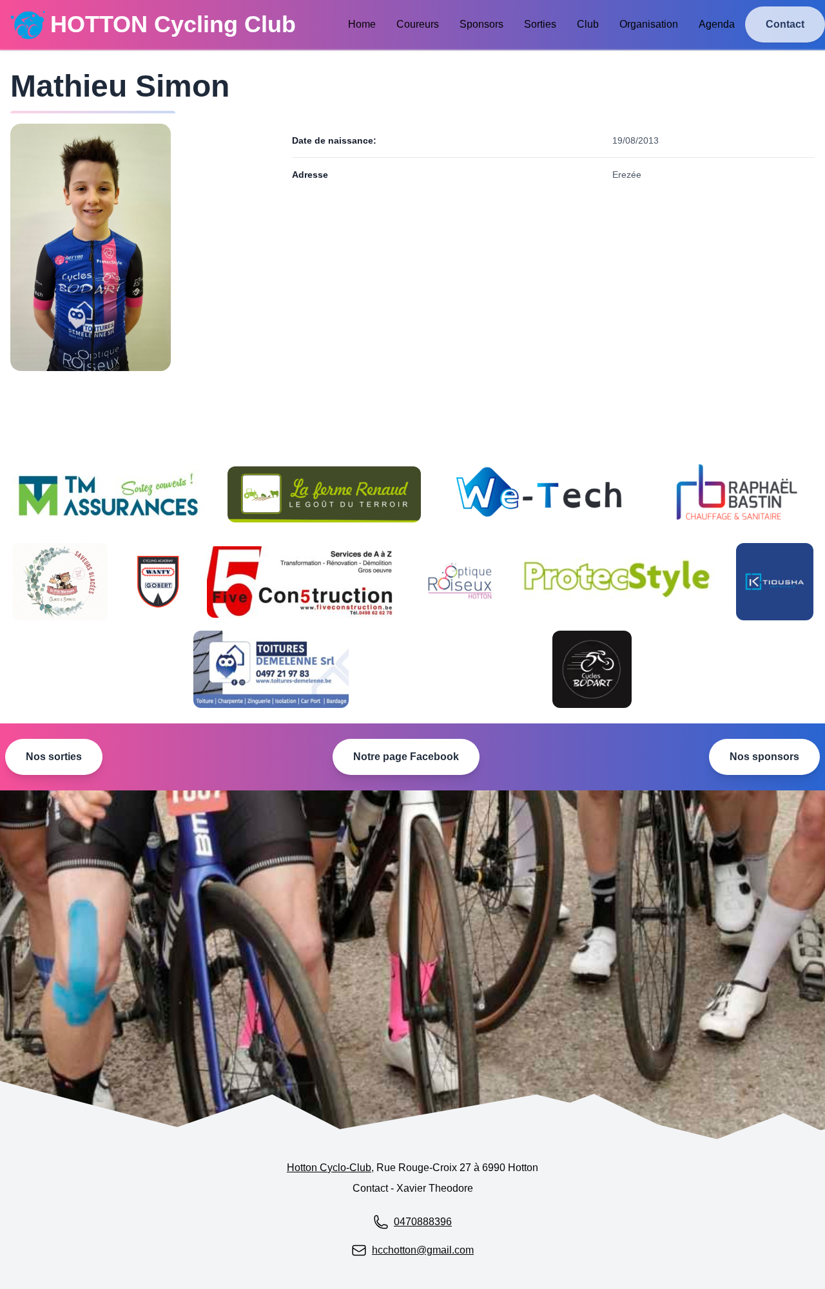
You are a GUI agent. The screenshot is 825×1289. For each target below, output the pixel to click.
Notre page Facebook (406, 756)
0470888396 (423, 1221)
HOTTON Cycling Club (173, 24)
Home (362, 24)
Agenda (717, 24)
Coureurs (417, 24)
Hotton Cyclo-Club (329, 1167)
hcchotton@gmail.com (423, 1250)
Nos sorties (54, 756)
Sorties (540, 24)
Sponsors (481, 24)
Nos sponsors (764, 756)
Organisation (648, 24)
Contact (785, 24)
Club (588, 24)
